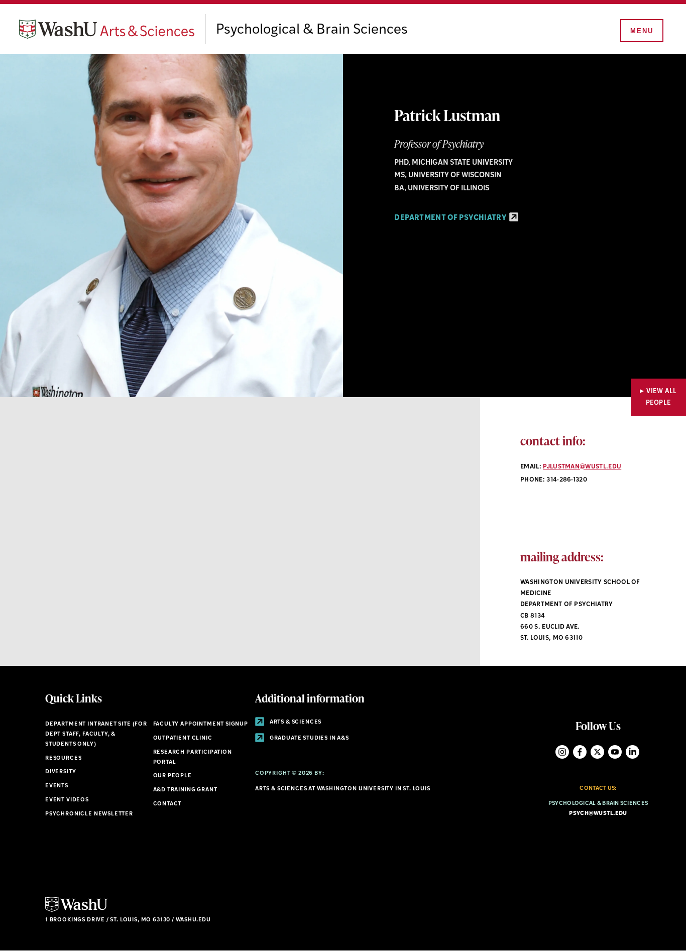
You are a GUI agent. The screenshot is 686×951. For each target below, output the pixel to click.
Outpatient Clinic (182, 738)
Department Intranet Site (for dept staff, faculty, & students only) (96, 734)
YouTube (615, 752)
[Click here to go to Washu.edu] (76, 910)
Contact (167, 804)
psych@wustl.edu (598, 813)
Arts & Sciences (294, 722)
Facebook (580, 752)
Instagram (562, 752)
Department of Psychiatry (451, 218)
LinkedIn (632, 752)
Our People (172, 776)
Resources (63, 758)
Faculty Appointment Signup (200, 724)
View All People (661, 397)
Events (56, 786)
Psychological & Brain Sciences (312, 30)
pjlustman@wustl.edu (582, 467)
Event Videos (67, 800)
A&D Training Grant (185, 790)
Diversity (60, 772)
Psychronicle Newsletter (89, 814)
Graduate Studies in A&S (308, 738)
